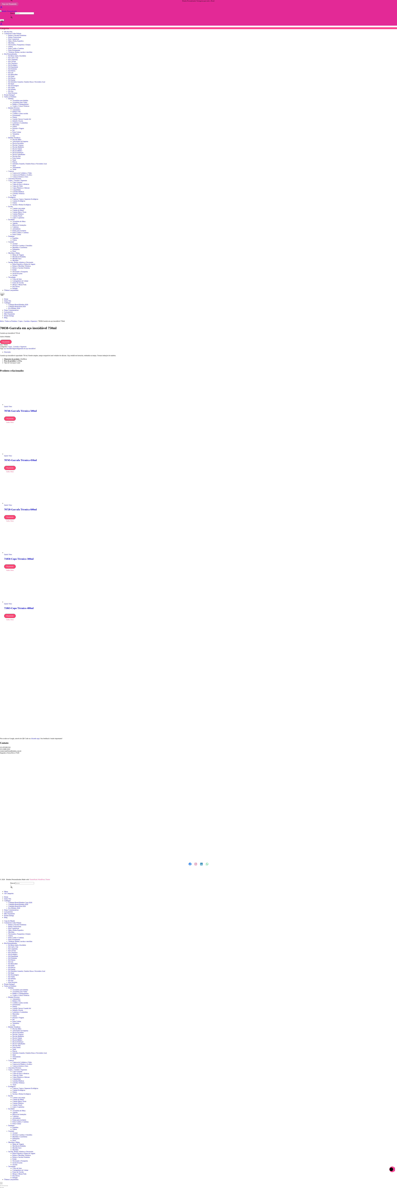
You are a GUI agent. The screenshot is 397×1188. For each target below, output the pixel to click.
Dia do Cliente (17, 149)
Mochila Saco (16, 258)
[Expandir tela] (3, 1185)
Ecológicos (12, 197)
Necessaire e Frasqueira (20, 272)
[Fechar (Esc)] (7, 1185)
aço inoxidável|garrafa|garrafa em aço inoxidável (19, 348)
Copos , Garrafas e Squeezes (17, 180)
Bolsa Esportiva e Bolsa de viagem (23, 264)
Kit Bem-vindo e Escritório (17, 56)
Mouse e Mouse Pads (19, 285)
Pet (13, 130)
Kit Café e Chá (13, 58)
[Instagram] (196, 864)
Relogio (15, 288)
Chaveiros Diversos (14, 179)
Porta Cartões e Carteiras (20, 232)
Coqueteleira (16, 190)
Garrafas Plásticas (18, 192)
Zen (13, 136)
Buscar (12, 13)
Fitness (14, 117)
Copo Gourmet (17, 182)
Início (2, 321)
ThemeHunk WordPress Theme (39, 879)
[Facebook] (190, 864)
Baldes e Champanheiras (20, 104)
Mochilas (11, 43)
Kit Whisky (12, 89)
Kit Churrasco (12, 63)
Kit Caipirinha (13, 59)
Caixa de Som (17, 279)
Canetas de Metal (18, 210)
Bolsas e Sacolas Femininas (17, 35)
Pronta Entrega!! (9, 95)
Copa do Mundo (9, 921)
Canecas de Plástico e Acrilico (22, 175)
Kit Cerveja (12, 61)
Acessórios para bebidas (20, 100)
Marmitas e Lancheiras (19, 247)
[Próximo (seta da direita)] (3, 1187)
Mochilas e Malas (14, 253)
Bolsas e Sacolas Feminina (21, 268)
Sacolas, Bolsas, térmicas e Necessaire (20, 262)
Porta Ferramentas (14, 50)
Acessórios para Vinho (19, 102)
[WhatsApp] (207, 864)
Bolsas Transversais (14, 37)
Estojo (14, 270)
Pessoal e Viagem (18, 128)
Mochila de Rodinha (19, 257)
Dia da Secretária (18, 143)
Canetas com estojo (18, 208)
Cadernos (15, 227)
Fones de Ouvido (18, 283)
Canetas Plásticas (18, 214)
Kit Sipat (11, 84)
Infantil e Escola (17, 121)
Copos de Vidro (17, 186)
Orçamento (5, 342)
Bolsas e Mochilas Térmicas (21, 266)
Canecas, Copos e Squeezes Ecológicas (25, 199)
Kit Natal (11, 76)
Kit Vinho (11, 87)
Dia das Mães (16, 139)
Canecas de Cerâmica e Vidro (22, 173)
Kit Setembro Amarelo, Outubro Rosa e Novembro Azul (26, 82)
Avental (14, 244)
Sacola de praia (17, 273)
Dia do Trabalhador (18, 154)
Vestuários (15, 134)
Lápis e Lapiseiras (18, 218)
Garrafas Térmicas (18, 193)
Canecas (11, 171)
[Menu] (2, 20)
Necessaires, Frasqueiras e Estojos (19, 45)
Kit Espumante (13, 67)
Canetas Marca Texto (19, 212)
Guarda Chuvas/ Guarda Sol (21, 119)
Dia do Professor (17, 152)
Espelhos (15, 238)
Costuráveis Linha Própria (12, 33)
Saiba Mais (10, 422)
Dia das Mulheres (18, 147)
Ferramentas (16, 115)
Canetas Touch (17, 216)
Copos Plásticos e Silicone (21, 188)
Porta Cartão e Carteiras (16, 48)
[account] (1, 8)
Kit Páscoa (11, 78)
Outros (10, 46)
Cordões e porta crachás (20, 113)
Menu (6, 891)
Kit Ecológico (12, 65)
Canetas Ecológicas (18, 201)
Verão (14, 169)
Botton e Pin (16, 112)
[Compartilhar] (5, 1185)
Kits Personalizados (10, 54)
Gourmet (11, 242)
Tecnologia (12, 277)
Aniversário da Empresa (20, 141)
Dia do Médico (17, 151)
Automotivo (16, 110)
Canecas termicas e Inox (20, 177)
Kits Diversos (12, 93)
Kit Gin (10, 72)
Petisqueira (16, 249)
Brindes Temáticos (14, 138)
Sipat (14, 165)
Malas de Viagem (18, 255)
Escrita (10, 206)
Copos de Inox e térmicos (20, 184)
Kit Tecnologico (13, 85)
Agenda (15, 223)
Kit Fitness (11, 71)
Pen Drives (16, 286)
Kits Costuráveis (13, 39)
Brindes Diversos (14, 108)
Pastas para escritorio (19, 231)
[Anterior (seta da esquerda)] (1, 1187)
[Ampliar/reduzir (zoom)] (1, 1185)
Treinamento (16, 167)
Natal (14, 160)
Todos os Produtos (10, 97)
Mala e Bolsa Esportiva (15, 41)
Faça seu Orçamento (9, 4)
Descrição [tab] (7, 352)
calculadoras (16, 229)
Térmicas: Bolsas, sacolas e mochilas (20, 52)
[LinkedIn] (201, 864)
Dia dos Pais (8, 32)
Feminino (11, 236)
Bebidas (11, 99)
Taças (14, 195)
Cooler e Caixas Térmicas (20, 106)
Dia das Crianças (17, 145)
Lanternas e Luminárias (20, 123)
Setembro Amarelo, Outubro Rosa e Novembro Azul (29, 164)
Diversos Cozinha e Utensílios (22, 245)
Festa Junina (16, 158)
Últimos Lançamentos (11, 290)
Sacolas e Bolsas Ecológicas (21, 205)
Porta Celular (16, 132)
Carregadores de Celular (20, 281)
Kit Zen (10, 91)
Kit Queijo (11, 80)
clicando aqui (35, 738)
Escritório (11, 219)
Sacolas (14, 275)
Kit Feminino (12, 69)
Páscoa (14, 162)
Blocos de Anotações (19, 225)
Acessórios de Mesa (18, 221)
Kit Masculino (13, 74)
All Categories (9, 893)
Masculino (15, 125)
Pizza (14, 251)
